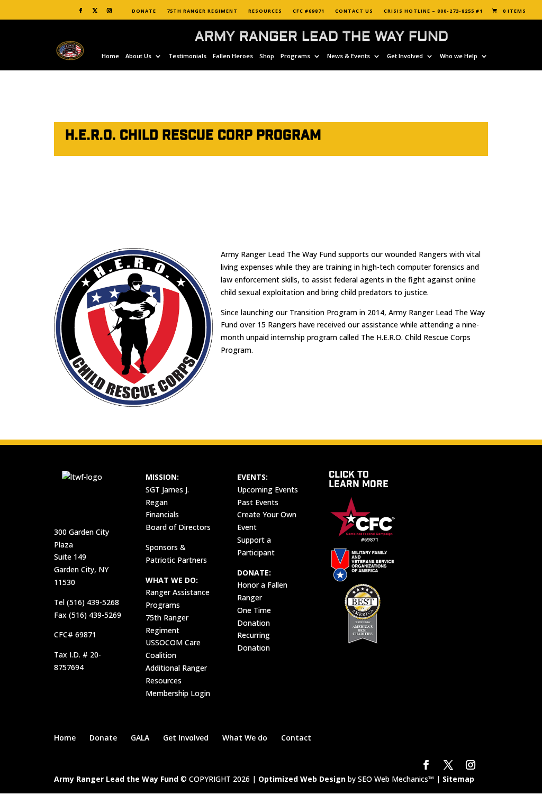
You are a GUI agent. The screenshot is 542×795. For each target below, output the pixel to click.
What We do (244, 738)
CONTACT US (354, 10)
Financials (162, 514)
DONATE (144, 10)
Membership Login (178, 693)
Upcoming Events (267, 490)
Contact (296, 738)
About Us (138, 56)
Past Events (257, 502)
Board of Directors (178, 527)
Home (110, 56)
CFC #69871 (308, 10)
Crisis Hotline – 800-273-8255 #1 (433, 10)
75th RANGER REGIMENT (202, 10)
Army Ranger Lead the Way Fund (116, 779)
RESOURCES (265, 10)
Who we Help (458, 56)
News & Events (348, 56)
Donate (103, 738)
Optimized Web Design (302, 779)
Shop (266, 56)
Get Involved (405, 56)
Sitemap (458, 779)
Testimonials (187, 56)
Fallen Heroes (233, 56)
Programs (295, 56)
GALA (140, 738)
